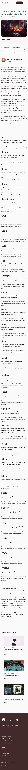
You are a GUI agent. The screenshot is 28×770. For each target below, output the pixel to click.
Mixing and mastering (6, 738)
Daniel (20, 59)
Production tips (5, 753)
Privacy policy (3, 765)
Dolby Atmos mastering (7, 740)
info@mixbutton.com (6, 726)
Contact (3, 750)
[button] (25, 2)
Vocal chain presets (6, 736)
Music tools (4, 755)
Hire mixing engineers (6, 743)
